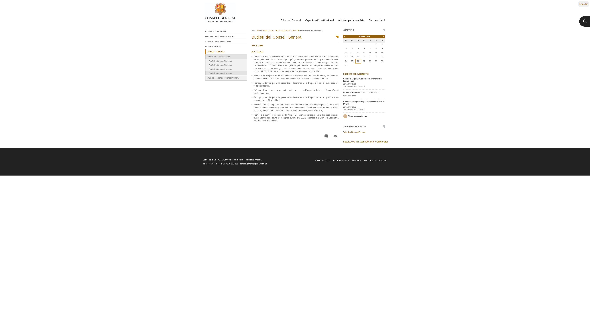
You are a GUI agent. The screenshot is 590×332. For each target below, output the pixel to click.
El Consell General (291, 20)
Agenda (348, 30)
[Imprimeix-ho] (326, 136)
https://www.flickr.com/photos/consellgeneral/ (365, 141)
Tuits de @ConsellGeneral (354, 132)
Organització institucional (319, 20)
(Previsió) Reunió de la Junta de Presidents (361, 92)
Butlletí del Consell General (287, 31)
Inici (259, 31)
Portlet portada (268, 31)
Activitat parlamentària (351, 20)
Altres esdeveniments (357, 116)
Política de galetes (375, 160)
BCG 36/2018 (258, 52)
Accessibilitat (341, 160)
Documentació (377, 20)
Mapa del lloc (322, 160)
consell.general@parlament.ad (253, 164)
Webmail (356, 160)
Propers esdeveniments (356, 74)
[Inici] (220, 12)
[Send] (335, 136)
